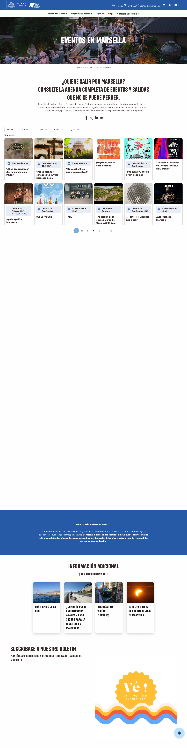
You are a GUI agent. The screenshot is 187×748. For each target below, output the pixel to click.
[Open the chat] (179, 733)
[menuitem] (24, 5)
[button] (170, 5)
